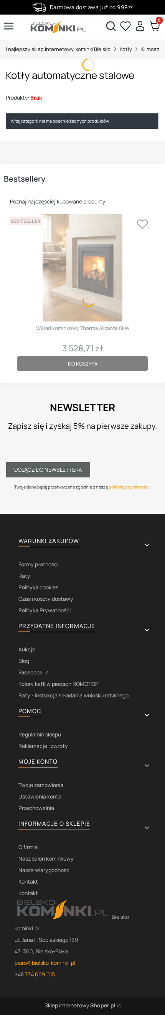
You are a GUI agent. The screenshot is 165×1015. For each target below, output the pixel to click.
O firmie (28, 847)
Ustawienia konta (39, 796)
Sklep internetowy (80, 1005)
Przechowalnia (36, 808)
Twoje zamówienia (40, 785)
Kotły (126, 49)
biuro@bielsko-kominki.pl (45, 962)
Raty (24, 575)
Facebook (30, 672)
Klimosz (150, 49)
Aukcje (26, 649)
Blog (23, 660)
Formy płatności (38, 564)
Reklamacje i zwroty (43, 745)
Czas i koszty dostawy (45, 598)
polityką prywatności (129, 487)
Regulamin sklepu (39, 734)
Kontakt (28, 881)
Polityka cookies (38, 587)
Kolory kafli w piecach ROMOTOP (58, 683)
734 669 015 (40, 974)
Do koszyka (82, 363)
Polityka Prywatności (44, 610)
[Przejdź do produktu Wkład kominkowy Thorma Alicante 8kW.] (82, 267)
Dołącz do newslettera (48, 469)
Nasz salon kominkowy (46, 858)
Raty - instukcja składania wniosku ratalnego (73, 695)
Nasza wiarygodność (43, 870)
